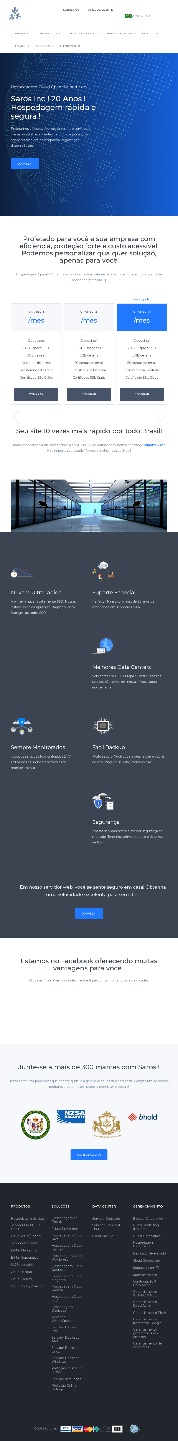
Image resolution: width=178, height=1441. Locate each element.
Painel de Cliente (100, 9)
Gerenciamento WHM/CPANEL (145, 1293)
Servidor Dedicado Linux (65, 1349)
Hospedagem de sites (27, 1219)
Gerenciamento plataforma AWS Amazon (145, 1333)
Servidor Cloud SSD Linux (25, 1227)
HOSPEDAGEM (50, 33)
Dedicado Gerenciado (149, 1253)
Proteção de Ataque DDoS (67, 1370)
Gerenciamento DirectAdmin (145, 1304)
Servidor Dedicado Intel (65, 1329)
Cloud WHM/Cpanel (26, 1236)
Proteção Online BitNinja (64, 1387)
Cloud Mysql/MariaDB (27, 1286)
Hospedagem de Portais (64, 1220)
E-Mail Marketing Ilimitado (146, 1227)
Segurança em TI (146, 1268)
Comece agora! (89, 1154)
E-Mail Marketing (24, 1250)
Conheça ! (25, 163)
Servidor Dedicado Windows (65, 1360)
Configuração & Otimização (144, 1283)
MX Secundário (22, 1265)
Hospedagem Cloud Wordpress (67, 1257)
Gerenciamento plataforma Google (147, 1321)
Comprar (36, 394)
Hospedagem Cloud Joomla (67, 1288)
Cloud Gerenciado (146, 1261)
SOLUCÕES (42, 46)
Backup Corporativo (148, 1219)
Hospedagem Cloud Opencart (67, 1268)
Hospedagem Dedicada (62, 1309)
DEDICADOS (150, 33)
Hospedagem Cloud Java (67, 1237)
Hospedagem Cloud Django (67, 1247)
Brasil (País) (142, 15)
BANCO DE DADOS (120, 33)
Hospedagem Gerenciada (143, 1244)
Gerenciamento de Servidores (147, 1345)
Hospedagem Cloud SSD (67, 1298)
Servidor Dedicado (25, 1243)
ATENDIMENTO (69, 46)
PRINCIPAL (22, 33)
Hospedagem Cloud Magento (67, 1278)
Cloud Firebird (21, 1279)
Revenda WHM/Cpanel (62, 1319)
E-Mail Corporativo (24, 1257)
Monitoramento (145, 1275)
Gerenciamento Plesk (149, 1313)
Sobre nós (71, 9)
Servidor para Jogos (66, 1379)
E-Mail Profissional (65, 1229)
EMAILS (20, 46)
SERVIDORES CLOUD (83, 33)
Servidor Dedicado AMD (65, 1339)
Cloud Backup (21, 1272)
